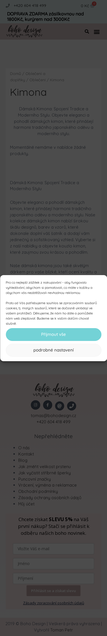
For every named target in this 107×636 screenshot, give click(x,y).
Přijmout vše (53, 334)
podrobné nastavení (53, 350)
